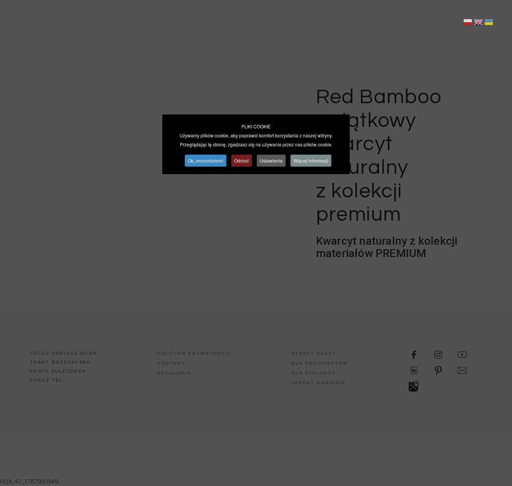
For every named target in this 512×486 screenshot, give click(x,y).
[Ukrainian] (488, 23)
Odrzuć (241, 160)
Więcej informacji (310, 160)
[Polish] (467, 23)
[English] (478, 23)
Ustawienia (271, 160)
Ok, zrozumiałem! (205, 160)
